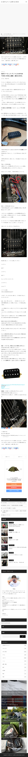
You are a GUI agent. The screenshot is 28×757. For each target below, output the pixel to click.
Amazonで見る (14, 484)
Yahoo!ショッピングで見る (14, 490)
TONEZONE (12, 435)
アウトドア (14, 648)
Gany (6, 431)
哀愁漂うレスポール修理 (13, 539)
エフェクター (11, 545)
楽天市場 (3, 386)
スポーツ (14, 657)
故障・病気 (14, 664)
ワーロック (6, 436)
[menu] (26, 2)
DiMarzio (4, 435)
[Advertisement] (14, 18)
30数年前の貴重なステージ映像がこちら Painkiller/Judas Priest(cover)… (17, 525)
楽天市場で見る (14, 487)
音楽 (9, 433)
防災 (14, 673)
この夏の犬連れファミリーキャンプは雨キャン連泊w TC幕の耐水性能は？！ (14, 511)
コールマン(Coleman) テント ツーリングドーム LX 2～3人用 (14, 479)
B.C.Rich (4, 433)
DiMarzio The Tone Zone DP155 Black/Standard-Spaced (13, 384)
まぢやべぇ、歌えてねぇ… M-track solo (16, 562)
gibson (10, 537)
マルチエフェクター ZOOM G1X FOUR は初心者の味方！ (18, 548)
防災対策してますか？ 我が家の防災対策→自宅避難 (12, 505)
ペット (14, 661)
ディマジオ (20, 435)
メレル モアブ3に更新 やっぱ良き (9, 508)
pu (9, 435)
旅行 (14, 667)
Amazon (3, 387)
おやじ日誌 (11, 552)
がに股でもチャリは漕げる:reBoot (10, 1)
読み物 (14, 670)
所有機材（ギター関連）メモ (14, 532)
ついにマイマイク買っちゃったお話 (15, 554)
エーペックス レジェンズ (7, 696)
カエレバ (8, 385)
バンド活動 (11, 522)
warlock (16, 435)
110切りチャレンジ (14, 645)
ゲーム (14, 654)
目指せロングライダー (6, 515)
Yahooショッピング (5, 388)
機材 (7, 433)
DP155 (7, 435)
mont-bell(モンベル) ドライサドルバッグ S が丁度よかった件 (13, 502)
